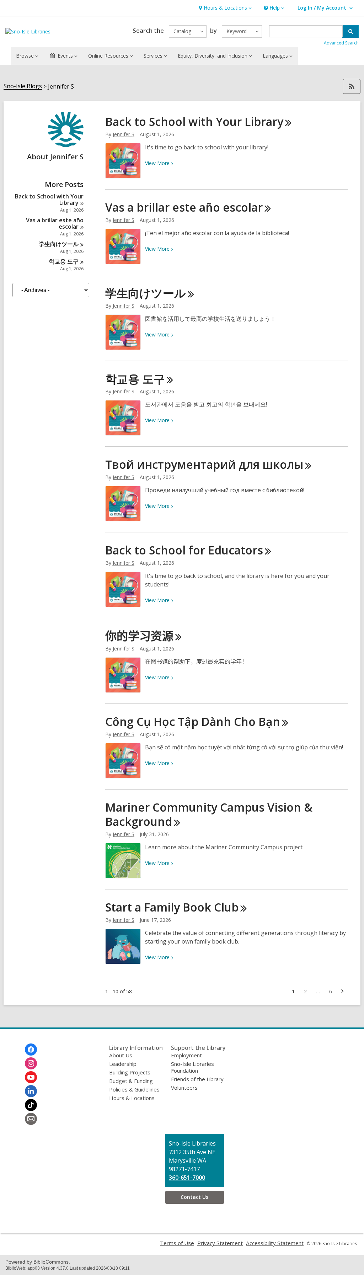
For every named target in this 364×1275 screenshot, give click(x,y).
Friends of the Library (197, 1079)
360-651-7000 (187, 1177)
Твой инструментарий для (204, 464)
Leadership (122, 1063)
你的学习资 (139, 635)
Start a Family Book (172, 907)
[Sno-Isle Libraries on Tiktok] (31, 1105)
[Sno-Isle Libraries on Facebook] (31, 1049)
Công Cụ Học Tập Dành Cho (192, 721)
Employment (186, 1055)
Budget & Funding (131, 1080)
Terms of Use (177, 1243)
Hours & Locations (132, 1097)
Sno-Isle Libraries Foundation (192, 1067)
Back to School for (184, 550)
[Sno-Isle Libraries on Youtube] (31, 1077)
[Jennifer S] (66, 145)
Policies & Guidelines (134, 1089)
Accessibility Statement (275, 1243)
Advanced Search (341, 43)
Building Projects (129, 1072)
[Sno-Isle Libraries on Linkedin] (31, 1091)
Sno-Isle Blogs (23, 86)
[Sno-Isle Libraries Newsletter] (31, 1119)
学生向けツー (59, 244)
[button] (224, 8)
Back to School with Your (49, 199)
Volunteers (184, 1087)
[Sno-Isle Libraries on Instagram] (31, 1063)
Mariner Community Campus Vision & (208, 814)
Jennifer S (123, 134)
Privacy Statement (220, 1243)
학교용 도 (64, 261)
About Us (120, 1055)
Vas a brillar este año (55, 223)
